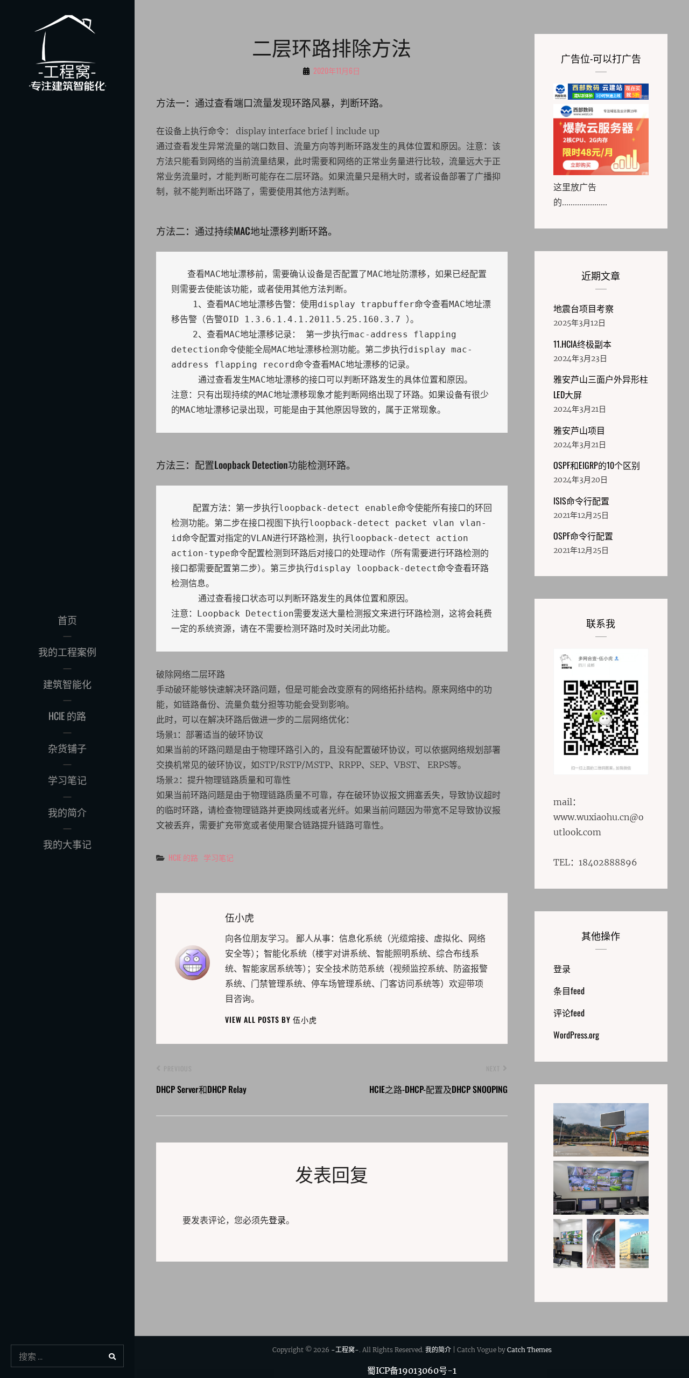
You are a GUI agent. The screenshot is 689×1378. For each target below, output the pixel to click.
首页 (67, 620)
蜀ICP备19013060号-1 (411, 1370)
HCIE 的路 (67, 716)
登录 (277, 1220)
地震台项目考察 (583, 308)
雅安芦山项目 (579, 430)
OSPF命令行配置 (583, 535)
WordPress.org (576, 1034)
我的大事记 (67, 844)
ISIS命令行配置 (581, 500)
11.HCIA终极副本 (582, 343)
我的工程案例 (67, 652)
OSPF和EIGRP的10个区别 (596, 465)
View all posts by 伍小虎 (271, 1019)
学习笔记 (67, 780)
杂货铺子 (67, 748)
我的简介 (67, 812)
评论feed (569, 1012)
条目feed (569, 990)
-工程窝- (345, 1350)
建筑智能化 (67, 684)
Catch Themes (529, 1350)
